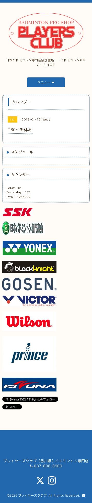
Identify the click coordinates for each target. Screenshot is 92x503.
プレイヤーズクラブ (32, 495)
